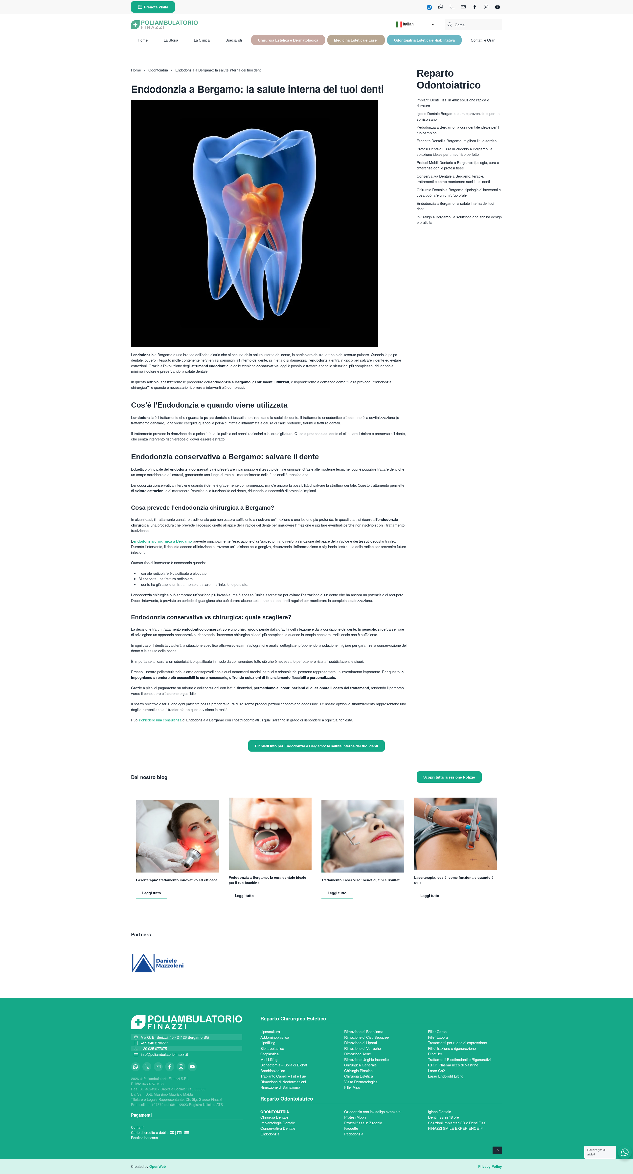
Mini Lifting (268, 1059)
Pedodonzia (353, 1133)
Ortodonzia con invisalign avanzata (372, 1111)
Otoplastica (269, 1053)
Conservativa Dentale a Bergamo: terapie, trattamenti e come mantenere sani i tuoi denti (453, 178)
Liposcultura (270, 1031)
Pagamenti (141, 1115)
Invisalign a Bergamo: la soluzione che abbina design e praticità (459, 219)
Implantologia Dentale (277, 1122)
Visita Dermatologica (361, 1081)
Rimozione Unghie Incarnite (366, 1059)
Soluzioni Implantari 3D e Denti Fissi (457, 1122)
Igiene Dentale (439, 1111)
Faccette (351, 1128)
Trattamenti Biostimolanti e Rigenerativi (459, 1059)
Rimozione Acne (357, 1053)
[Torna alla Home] (164, 24)
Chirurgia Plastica (358, 1070)
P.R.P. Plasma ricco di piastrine (453, 1064)
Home (143, 40)
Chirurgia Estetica (358, 1076)
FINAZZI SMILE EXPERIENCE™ (455, 1128)
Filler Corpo (437, 1031)
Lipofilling (267, 1042)
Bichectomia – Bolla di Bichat (283, 1064)
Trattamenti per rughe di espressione (457, 1042)
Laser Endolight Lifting (445, 1076)
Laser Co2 (436, 1070)
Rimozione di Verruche (362, 1048)
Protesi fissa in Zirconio (363, 1122)
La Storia (171, 40)
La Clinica (202, 40)
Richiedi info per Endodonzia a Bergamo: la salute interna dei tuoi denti (316, 746)
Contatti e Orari (483, 40)
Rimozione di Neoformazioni (283, 1081)
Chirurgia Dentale (274, 1117)
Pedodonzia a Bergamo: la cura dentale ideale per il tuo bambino (458, 129)
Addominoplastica (274, 1037)
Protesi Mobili (355, 1117)
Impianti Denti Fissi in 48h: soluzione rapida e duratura (453, 102)
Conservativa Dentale (277, 1128)
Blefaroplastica (272, 1048)
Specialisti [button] (234, 40)
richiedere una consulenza (160, 719)
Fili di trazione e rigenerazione (452, 1048)
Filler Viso (352, 1087)
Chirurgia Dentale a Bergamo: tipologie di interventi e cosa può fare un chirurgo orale (459, 192)
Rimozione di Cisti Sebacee (366, 1037)
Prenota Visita (156, 7)
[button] (288, 40)
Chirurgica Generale (360, 1064)
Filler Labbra (438, 1037)
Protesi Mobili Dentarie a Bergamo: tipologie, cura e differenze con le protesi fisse (458, 165)
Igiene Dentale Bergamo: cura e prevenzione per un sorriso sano (458, 116)
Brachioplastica (272, 1070)
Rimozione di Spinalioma (280, 1087)
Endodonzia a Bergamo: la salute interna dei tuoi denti (455, 206)
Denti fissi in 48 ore (443, 1117)
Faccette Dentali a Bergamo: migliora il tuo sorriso (457, 140)
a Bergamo (182, 541)
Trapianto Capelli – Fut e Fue (283, 1076)
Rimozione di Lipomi (360, 1042)
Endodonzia (269, 1133)
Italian (408, 24)
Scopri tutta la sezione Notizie (449, 777)
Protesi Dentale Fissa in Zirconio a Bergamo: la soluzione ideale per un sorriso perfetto (454, 151)
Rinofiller (435, 1053)
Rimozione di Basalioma (363, 1031)
